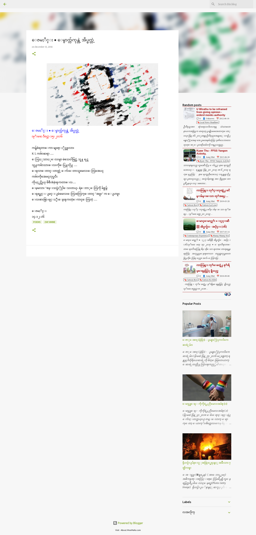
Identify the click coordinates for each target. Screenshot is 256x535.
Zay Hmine (50, 222)
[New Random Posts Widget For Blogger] (227, 294)
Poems (37, 222)
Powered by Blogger (130, 523)
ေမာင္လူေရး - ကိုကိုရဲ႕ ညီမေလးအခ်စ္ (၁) (205, 403)
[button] (34, 54)
